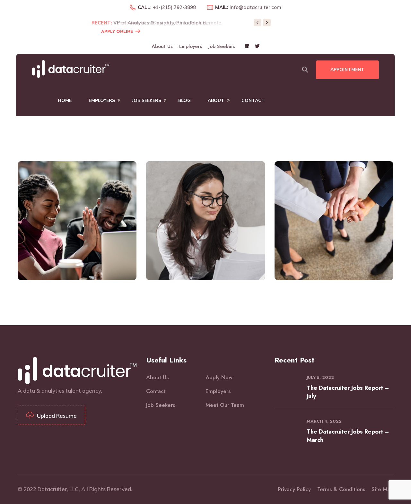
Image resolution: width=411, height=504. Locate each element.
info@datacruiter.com (255, 7)
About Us (162, 46)
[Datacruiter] (70, 68)
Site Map (382, 489)
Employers (190, 46)
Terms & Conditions (341, 489)
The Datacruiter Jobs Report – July (348, 392)
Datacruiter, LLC (58, 489)
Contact (253, 100)
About (216, 100)
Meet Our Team (225, 405)
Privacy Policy (294, 489)
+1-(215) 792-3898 (174, 7)
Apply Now (219, 377)
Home (65, 100)
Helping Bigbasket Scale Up (77, 230)
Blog (184, 100)
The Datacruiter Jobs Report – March (348, 435)
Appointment (347, 70)
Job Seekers (221, 46)
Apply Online (117, 31)
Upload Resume (57, 415)
